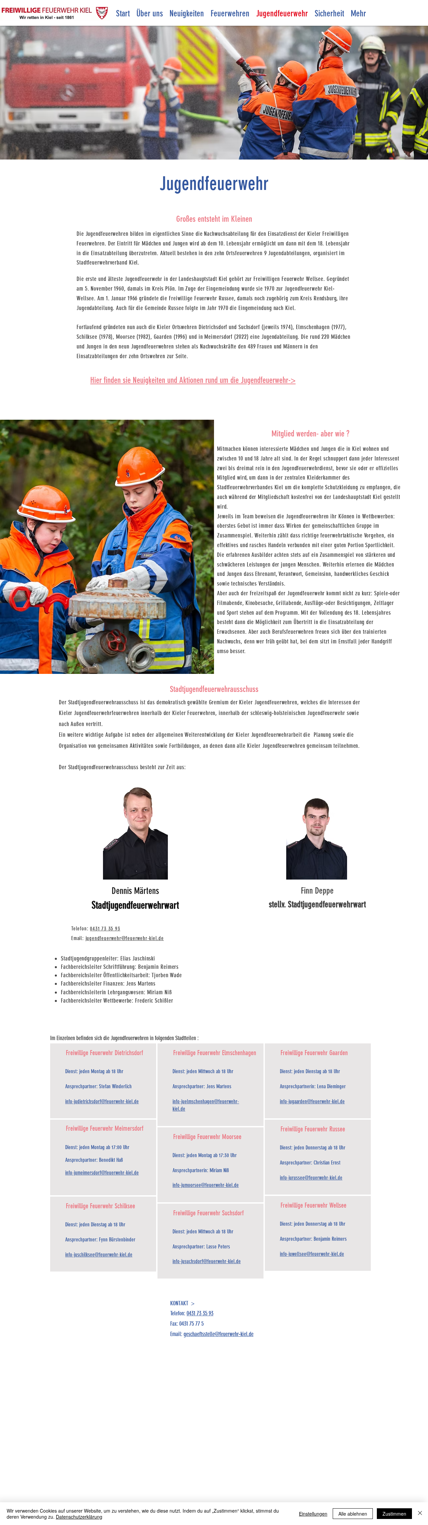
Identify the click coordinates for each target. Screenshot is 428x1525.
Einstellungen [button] (313, 1513)
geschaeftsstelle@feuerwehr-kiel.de (218, 1334)
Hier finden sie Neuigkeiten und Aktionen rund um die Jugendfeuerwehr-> (193, 380)
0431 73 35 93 (105, 928)
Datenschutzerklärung (79, 1516)
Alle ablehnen (352, 1513)
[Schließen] (420, 1514)
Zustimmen (394, 1513)
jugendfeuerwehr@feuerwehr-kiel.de (125, 938)
